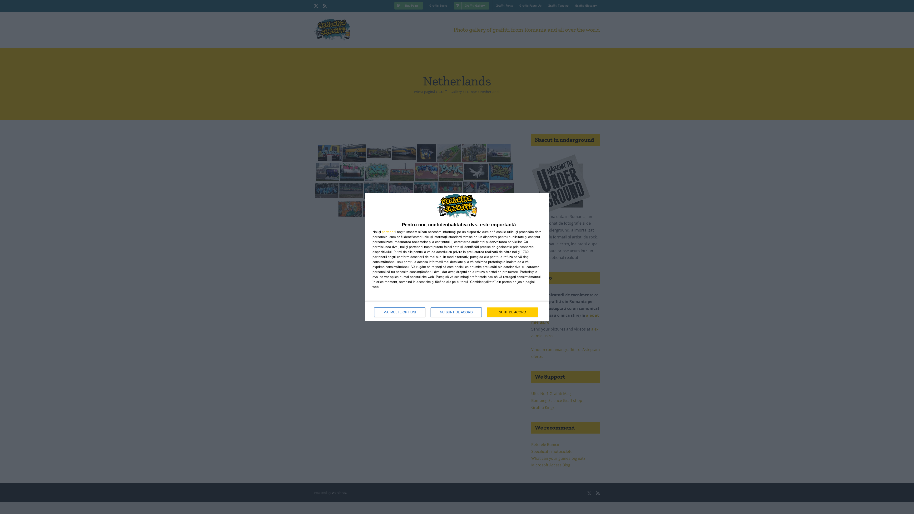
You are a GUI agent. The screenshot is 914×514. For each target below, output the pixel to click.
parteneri (388, 231)
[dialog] (457, 257)
